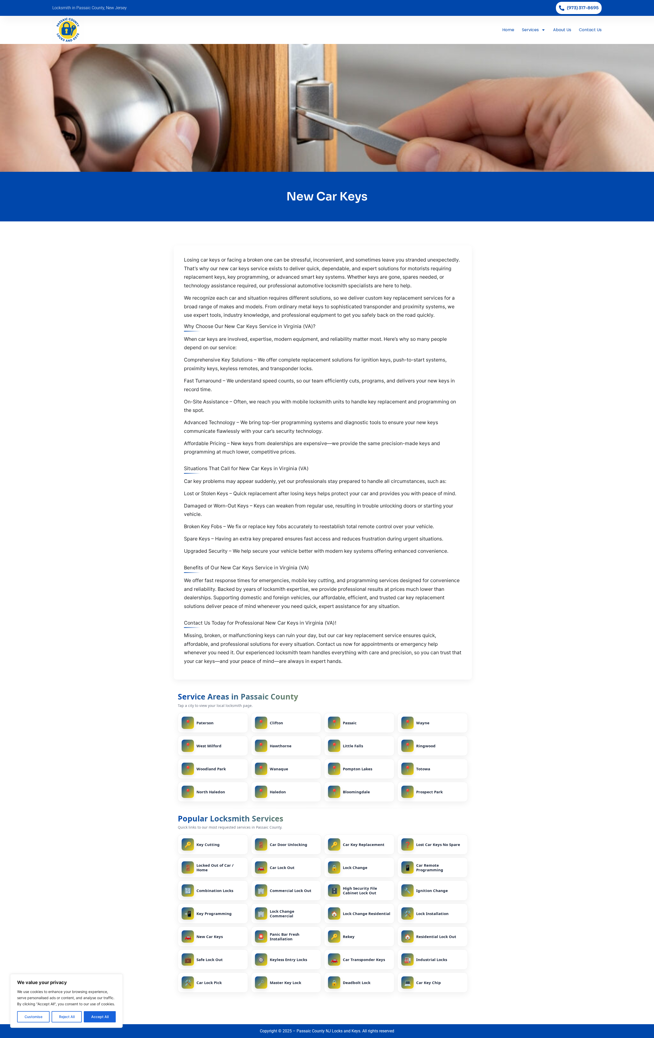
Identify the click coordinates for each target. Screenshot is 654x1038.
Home (508, 30)
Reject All (67, 1016)
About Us (562, 30)
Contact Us (590, 30)
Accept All (100, 1016)
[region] (66, 1001)
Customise (33, 1016)
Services (530, 30)
